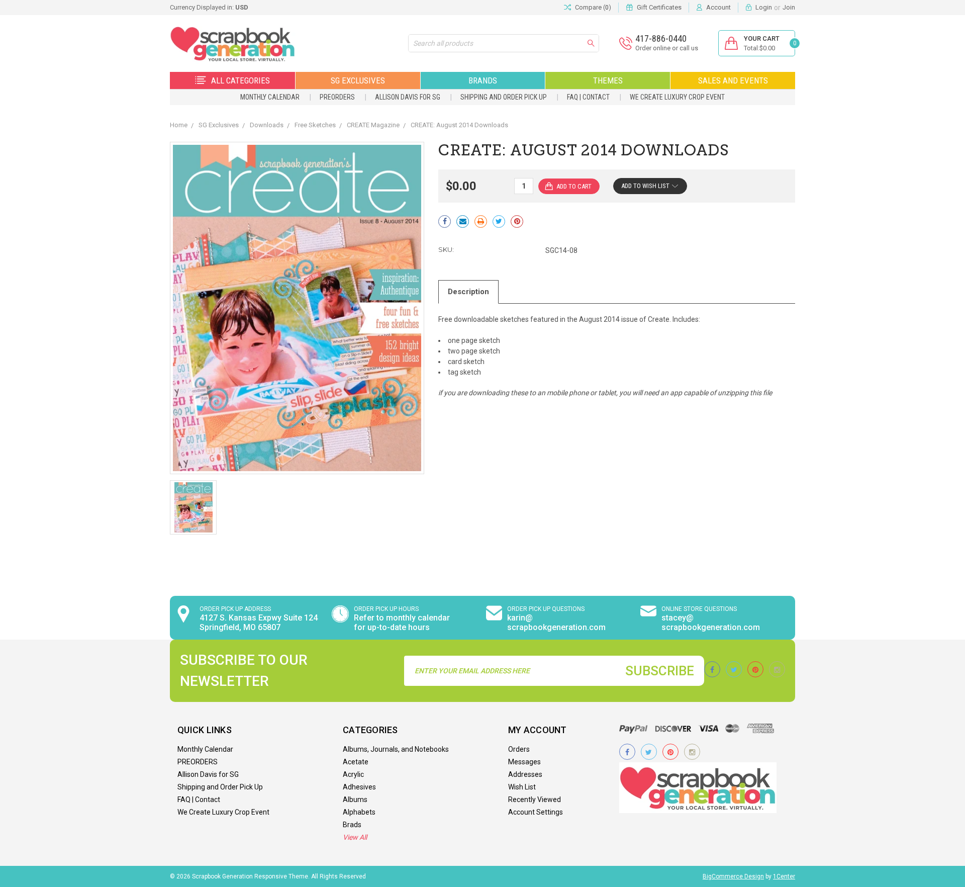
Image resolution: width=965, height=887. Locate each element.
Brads (352, 825)
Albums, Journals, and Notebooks (396, 749)
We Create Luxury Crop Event (677, 97)
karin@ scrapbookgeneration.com (556, 622)
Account (718, 7)
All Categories (240, 80)
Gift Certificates (659, 7)
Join (789, 7)
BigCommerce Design (733, 876)
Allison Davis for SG (407, 97)
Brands (482, 80)
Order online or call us (666, 48)
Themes (608, 80)
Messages (524, 762)
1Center (784, 876)
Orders (519, 749)
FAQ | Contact (588, 97)
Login (763, 7)
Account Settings (535, 812)
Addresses (525, 774)
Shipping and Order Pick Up (503, 97)
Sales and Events (733, 80)
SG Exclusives (358, 80)
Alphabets (359, 812)
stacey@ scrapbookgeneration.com (710, 622)
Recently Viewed (534, 799)
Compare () (593, 7)
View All (355, 837)
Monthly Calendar (270, 97)
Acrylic (353, 774)
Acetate (355, 762)
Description (468, 291)
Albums (355, 799)
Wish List (522, 787)
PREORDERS (337, 97)
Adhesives (359, 787)
